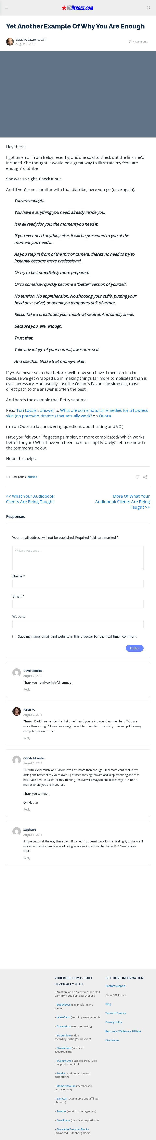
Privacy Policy (113, 1022)
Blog (108, 1004)
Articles (32, 477)
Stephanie (29, 829)
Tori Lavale (26, 410)
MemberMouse (66, 1086)
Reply (26, 689)
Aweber (61, 1111)
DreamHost (64, 1026)
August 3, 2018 (32, 835)
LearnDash (63, 1017)
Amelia (61, 1073)
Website (18, 616)
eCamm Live (64, 1061)
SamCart (62, 1098)
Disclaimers (112, 1040)
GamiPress (63, 1120)
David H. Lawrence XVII (31, 39)
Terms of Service (115, 1013)
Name (18, 576)
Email (18, 596)
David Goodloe (32, 671)
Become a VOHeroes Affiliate (123, 1031)
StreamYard (64, 1048)
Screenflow (64, 1035)
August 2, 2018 (32, 676)
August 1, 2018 (26, 44)
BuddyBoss (64, 1004)
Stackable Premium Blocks (73, 1129)
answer (47, 410)
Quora (105, 416)
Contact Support (115, 986)
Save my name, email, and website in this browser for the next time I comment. (77, 636)
